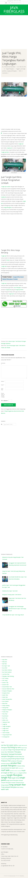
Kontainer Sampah (8, 754)
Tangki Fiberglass (10, 69)
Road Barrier (5, 716)
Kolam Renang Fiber (7, 699)
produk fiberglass (8, 765)
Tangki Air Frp (15, 773)
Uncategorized (5, 737)
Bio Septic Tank (6, 666)
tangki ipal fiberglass (12, 71)
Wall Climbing (20, 787)
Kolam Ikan (5, 697)
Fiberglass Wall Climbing (8, 676)
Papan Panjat (20, 758)
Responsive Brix (12, 875)
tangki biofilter (23, 773)
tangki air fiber (8, 773)
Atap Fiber (4, 659)
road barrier (21, 768)
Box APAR (4, 668)
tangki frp (6, 777)
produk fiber (16, 763)
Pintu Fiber (4, 714)
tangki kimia (15, 778)
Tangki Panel (5, 730)
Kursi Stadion (5, 701)
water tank (5, 789)
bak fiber (3, 745)
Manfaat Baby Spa (19, 756)
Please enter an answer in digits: (3, 395)
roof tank (5, 770)
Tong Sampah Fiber (7, 734)
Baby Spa (4, 661)
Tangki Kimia (5, 728)
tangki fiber (3, 775)
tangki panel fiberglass (12, 780)
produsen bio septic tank (10, 768)
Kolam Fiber (5, 695)
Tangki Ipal (3, 256)
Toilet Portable (5, 732)
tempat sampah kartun (17, 782)
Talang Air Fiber (6, 722)
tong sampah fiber (17, 784)
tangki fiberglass (8, 207)
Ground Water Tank (7, 686)
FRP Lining (4, 680)
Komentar (3, 364)
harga (22, 747)
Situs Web (2, 389)
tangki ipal (20, 144)
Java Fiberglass (17, 287)
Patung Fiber (5, 707)
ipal (25, 749)
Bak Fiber (4, 663)
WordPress (22, 875)
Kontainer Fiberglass (14, 752)
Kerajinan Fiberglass (7, 691)
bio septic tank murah (22, 745)
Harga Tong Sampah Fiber (16, 750)
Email (2, 385)
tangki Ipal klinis (19, 289)
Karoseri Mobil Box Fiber (8, 689)
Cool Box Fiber (5, 674)
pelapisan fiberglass (16, 761)
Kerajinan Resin (6, 693)
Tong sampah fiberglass (9, 787)
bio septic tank (12, 745)
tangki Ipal (8, 289)
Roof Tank (4, 718)
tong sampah (5, 785)
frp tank (18, 747)
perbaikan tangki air (5, 763)
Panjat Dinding (5, 705)
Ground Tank (5, 684)
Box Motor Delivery (7, 670)
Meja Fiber (4, 703)
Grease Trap (5, 682)
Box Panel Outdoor (7, 672)
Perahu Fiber (5, 711)
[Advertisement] (14, 29)
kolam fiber (4, 752)
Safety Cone (5, 720)
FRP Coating (5, 678)
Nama (2, 381)
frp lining (11, 747)
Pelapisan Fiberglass (7, 709)
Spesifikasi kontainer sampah (15, 770)
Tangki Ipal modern (5, 186)
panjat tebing (12, 758)
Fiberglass (4, 747)
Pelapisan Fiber (6, 761)
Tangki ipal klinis (5, 152)
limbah (7, 260)
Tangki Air (4, 724)
